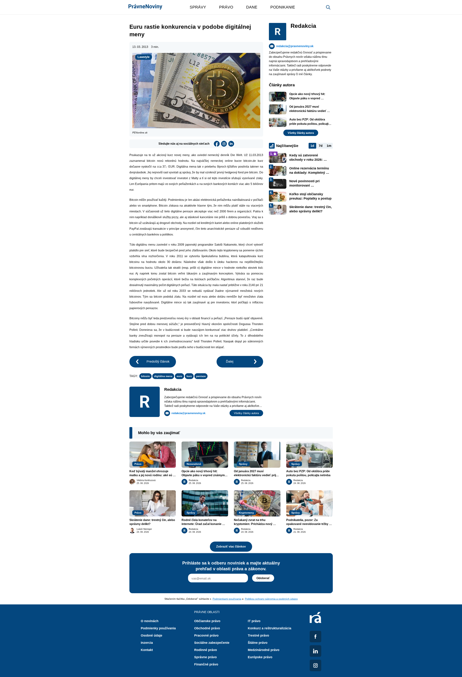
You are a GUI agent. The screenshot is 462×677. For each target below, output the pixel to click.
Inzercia (147, 642)
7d (320, 146)
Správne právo (205, 657)
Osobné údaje (151, 635)
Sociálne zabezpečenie (211, 642)
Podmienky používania (158, 628)
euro (179, 376)
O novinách (149, 621)
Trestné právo (258, 635)
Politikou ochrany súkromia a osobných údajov (271, 598)
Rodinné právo (205, 650)
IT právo (254, 621)
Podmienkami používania (227, 598)
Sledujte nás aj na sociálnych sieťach (184, 143)
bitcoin (145, 376)
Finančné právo (206, 664)
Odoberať (263, 578)
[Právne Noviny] (145, 7)
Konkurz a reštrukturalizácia (269, 628)
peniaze (201, 376)
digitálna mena (163, 376)
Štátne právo (257, 642)
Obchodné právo (207, 628)
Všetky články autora (246, 413)
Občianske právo (207, 621)
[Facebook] (217, 144)
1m (329, 146)
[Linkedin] (231, 144)
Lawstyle (144, 57)
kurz (189, 376)
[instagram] (224, 144)
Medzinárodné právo (263, 650)
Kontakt (147, 650)
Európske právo (260, 657)
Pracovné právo (206, 635)
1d (312, 146)
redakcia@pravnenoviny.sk (188, 413)
